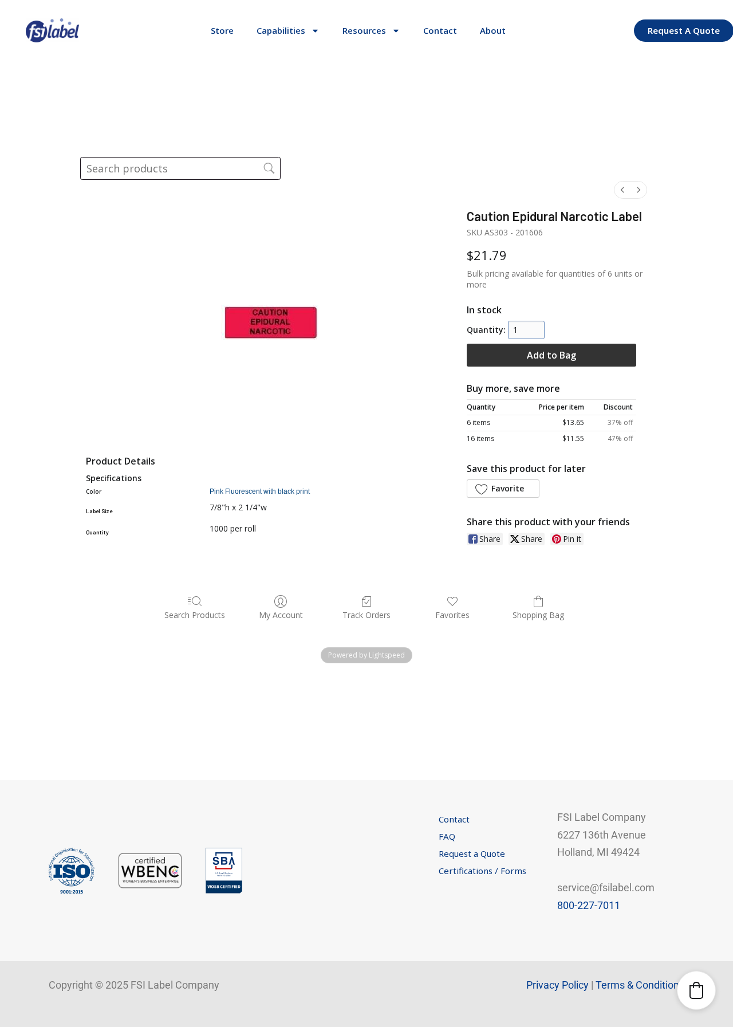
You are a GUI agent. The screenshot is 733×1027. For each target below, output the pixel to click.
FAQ (447, 836)
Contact (440, 30)
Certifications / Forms (482, 870)
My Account (281, 614)
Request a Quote (472, 853)
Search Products (194, 614)
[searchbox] (180, 168)
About (493, 30)
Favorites (452, 614)
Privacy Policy (557, 985)
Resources (364, 30)
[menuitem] (622, 190)
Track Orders (366, 614)
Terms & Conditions (640, 985)
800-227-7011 (588, 905)
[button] (503, 488)
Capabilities (281, 30)
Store (222, 30)
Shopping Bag (538, 614)
